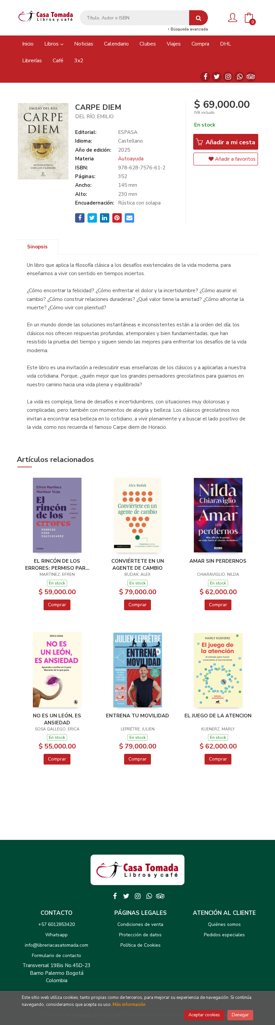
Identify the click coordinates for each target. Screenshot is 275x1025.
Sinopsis (37, 246)
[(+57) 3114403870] (239, 77)
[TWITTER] (217, 77)
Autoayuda (131, 158)
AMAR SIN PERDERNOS (217, 561)
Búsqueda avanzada (189, 29)
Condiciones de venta (140, 924)
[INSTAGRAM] (228, 77)
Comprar (57, 605)
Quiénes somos (224, 924)
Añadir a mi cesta (229, 142)
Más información (129, 1005)
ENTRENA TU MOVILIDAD (137, 715)
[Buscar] (198, 17)
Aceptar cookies (204, 1015)
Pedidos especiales (224, 935)
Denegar (240, 1015)
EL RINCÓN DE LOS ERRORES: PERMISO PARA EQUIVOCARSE (57, 564)
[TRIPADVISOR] (251, 77)
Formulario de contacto (56, 955)
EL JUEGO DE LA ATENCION (218, 715)
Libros (52, 44)
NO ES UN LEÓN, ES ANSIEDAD (57, 719)
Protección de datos (140, 935)
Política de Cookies (140, 945)
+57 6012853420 (56, 924)
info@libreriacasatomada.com (56, 945)
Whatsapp (56, 935)
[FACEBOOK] (205, 77)
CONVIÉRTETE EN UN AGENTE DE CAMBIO (137, 564)
